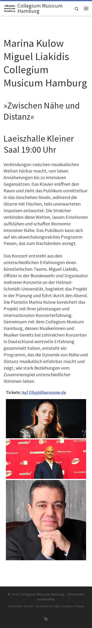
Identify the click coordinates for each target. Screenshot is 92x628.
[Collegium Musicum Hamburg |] (10, 7)
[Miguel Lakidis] (46, 458)
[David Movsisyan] (46, 519)
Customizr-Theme (72, 606)
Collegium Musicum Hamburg (42, 594)
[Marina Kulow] (46, 418)
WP (31, 606)
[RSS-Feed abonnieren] (46, 619)
